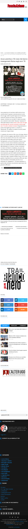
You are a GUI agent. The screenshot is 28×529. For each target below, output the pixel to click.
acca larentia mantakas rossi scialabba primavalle (15, 53)
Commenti (23, 325)
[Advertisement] (14, 36)
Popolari (14, 325)
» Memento (4, 477)
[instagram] (26, 1)
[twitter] (19, 1)
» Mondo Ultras (5, 466)
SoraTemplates (16, 527)
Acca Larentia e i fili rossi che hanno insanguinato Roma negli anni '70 (14, 222)
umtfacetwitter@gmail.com (10, 523)
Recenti (5, 325)
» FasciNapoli (4, 469)
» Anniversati (4, 480)
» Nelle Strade (4, 464)
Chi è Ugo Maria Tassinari (7, 489)
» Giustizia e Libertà (6, 461)
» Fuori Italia (4, 473)
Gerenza (3, 496)
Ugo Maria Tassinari (19, 521)
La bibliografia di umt (6, 492)
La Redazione (4, 491)
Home (2, 53)
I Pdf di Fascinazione (6, 494)
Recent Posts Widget (4, 506)
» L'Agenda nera (5, 475)
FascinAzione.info (13, 519)
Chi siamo (3, 487)
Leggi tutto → (4, 434)
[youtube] (21, 1)
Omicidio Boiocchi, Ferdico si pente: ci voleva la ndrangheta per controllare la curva (18, 344)
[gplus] (24, 1)
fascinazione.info (10, 524)
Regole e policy (4, 498)
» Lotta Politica (5, 459)
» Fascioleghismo (5, 471)
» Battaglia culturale (6, 462)
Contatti (2, 499)
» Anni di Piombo (5, 478)
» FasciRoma (4, 468)
